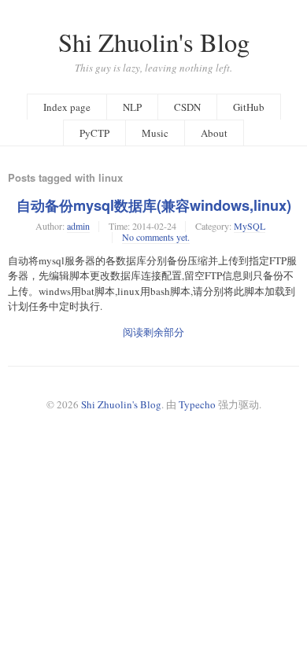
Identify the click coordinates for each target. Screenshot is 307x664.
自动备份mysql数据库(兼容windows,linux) (154, 205)
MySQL (249, 225)
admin (78, 225)
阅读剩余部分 (153, 332)
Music (155, 133)
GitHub (248, 107)
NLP (132, 107)
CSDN (187, 107)
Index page (67, 107)
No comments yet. (156, 237)
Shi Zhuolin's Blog (154, 42)
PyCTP (94, 133)
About (214, 133)
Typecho (197, 404)
